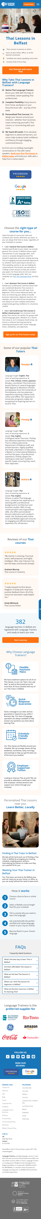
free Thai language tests (22, 276)
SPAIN (24, 1116)
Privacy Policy (6, 1119)
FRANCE (24, 1094)
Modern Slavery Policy (9, 1128)
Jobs (3, 1094)
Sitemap (5, 1115)
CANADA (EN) (26, 1101)
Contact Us (5, 1087)
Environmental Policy (8, 1122)
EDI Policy (5, 1125)
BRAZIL (24, 1109)
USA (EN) (25, 1091)
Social (4, 1100)
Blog (3, 1097)
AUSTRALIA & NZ (27, 1106)
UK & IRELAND (26, 1088)
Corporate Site (7, 1103)
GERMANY (25, 1113)
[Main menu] (37, 4)
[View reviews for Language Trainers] (20, 1209)
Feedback (5, 1107)
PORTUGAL (25, 1119)
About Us (5, 1091)
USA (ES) (25, 1097)
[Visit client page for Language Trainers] (20, 1201)
